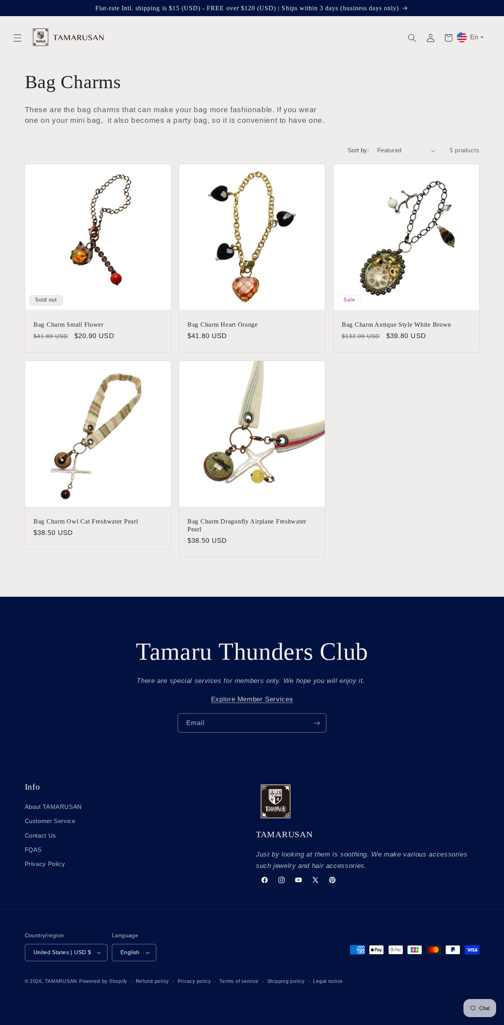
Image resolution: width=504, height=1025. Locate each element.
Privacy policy (194, 981)
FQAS (33, 849)
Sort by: (358, 150)
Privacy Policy (45, 864)
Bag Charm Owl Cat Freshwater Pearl (85, 521)
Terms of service (239, 981)
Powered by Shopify (103, 981)
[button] (17, 38)
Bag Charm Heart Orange (222, 324)
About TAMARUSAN (53, 806)
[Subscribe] (317, 723)
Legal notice (328, 981)
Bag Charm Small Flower (68, 324)
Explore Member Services (252, 699)
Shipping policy (286, 981)
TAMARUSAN (61, 981)
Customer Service (50, 821)
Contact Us (40, 835)
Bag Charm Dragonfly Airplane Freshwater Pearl (246, 525)
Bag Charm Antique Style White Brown (396, 324)
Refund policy (152, 981)
